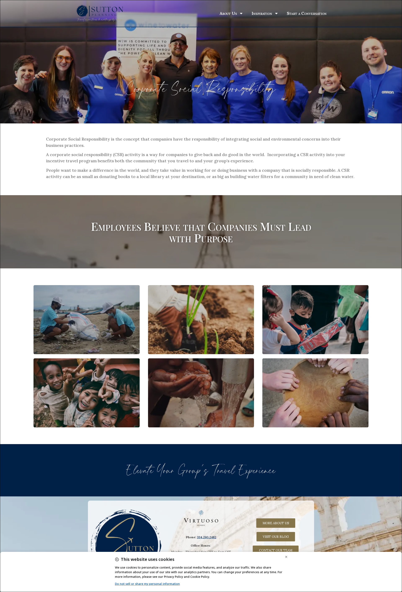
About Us (228, 13)
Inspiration (262, 13)
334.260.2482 (206, 537)
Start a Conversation (307, 13)
